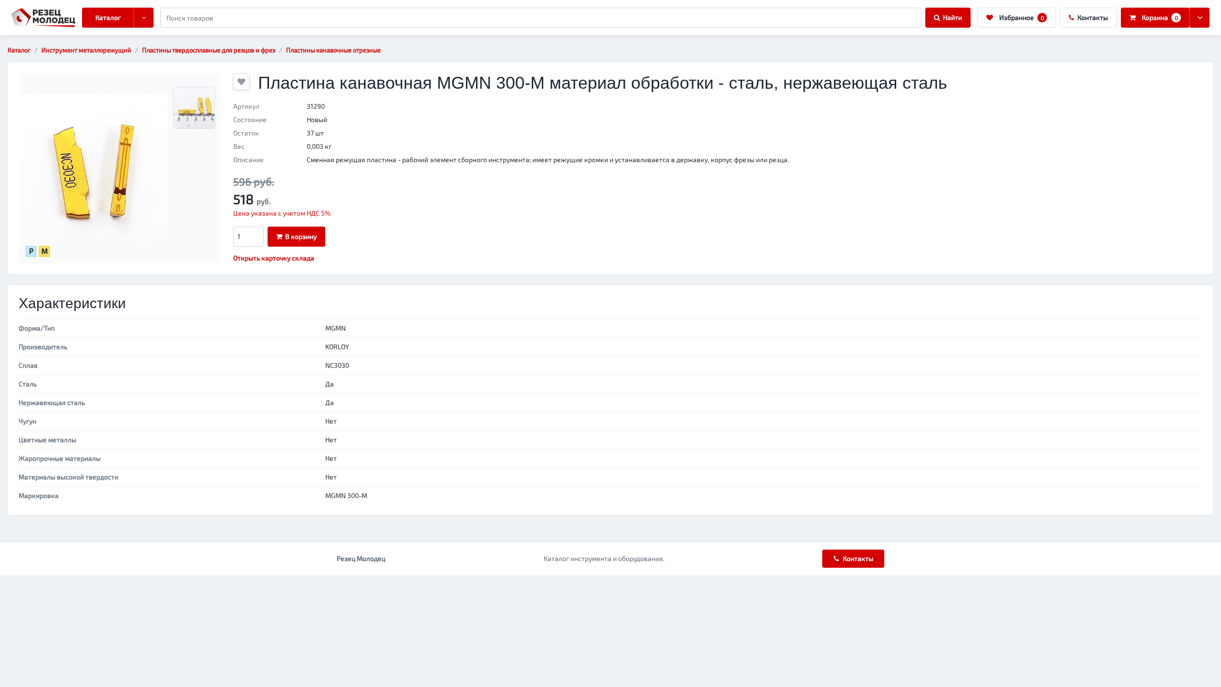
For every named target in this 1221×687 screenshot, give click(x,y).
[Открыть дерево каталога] (144, 18)
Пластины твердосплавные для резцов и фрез (208, 50)
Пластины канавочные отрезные (333, 50)
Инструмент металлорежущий (86, 50)
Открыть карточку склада (273, 258)
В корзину (301, 236)
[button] (93, 168)
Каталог (108, 17)
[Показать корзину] (1200, 18)
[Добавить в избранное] (241, 81)
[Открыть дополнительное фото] (194, 108)
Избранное (1021, 17)
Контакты (1092, 17)
